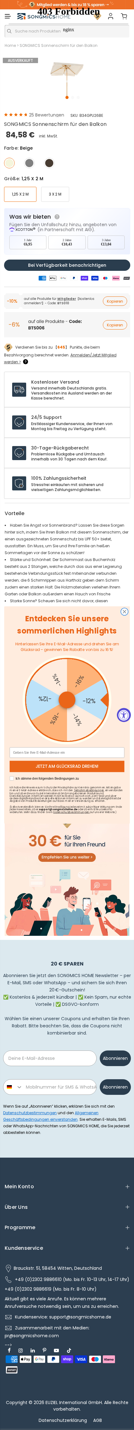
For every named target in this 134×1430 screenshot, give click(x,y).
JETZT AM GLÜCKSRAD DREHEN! (67, 766)
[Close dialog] (124, 611)
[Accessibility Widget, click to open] (124, 715)
